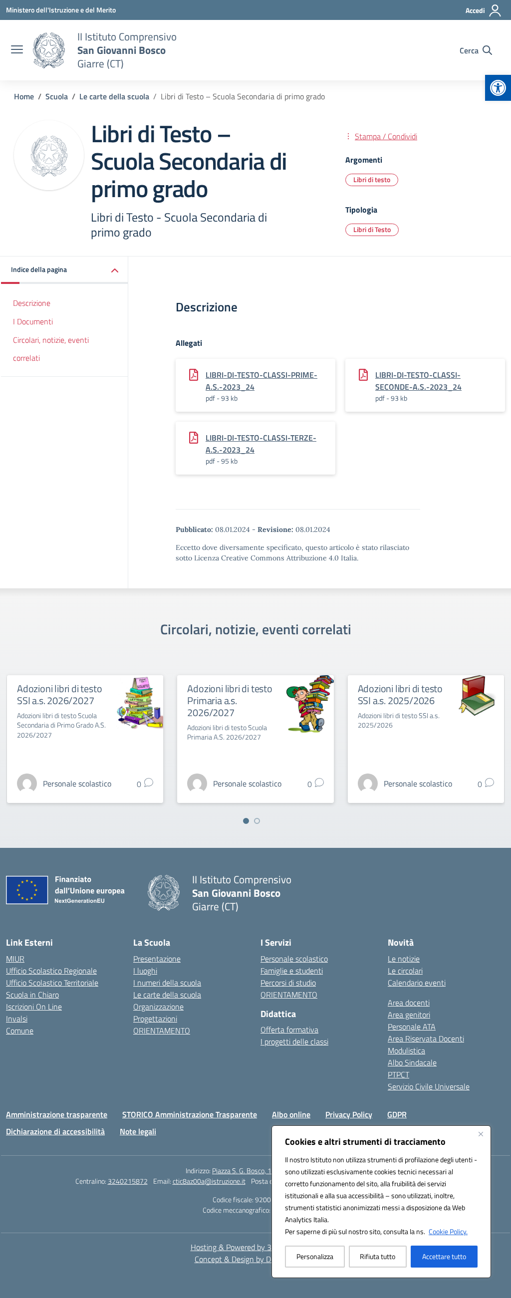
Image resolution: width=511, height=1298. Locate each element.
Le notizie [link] (404, 959)
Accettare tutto (444, 1256)
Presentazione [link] (157, 959)
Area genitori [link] (409, 1015)
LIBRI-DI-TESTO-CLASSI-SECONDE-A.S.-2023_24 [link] (418, 381)
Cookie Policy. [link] (448, 1231)
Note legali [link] (138, 1131)
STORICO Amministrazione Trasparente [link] (189, 1114)
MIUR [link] (15, 959)
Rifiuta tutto (377, 1256)
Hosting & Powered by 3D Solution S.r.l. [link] (256, 1247)
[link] (498, 88)
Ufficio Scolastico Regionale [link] (51, 971)
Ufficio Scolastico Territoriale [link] (52, 983)
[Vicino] (481, 1134)
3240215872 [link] (128, 1181)
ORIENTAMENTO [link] (161, 1031)
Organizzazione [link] (158, 1007)
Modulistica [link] (406, 1050)
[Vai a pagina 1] (246, 821)
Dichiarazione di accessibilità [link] (55, 1131)
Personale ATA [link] (412, 1027)
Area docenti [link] (409, 1003)
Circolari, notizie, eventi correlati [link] (51, 349)
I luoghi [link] (145, 971)
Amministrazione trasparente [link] (56, 1114)
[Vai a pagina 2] (257, 821)
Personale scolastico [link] (294, 959)
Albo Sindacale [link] (412, 1062)
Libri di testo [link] (371, 179)
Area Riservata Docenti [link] (426, 1038)
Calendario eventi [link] (417, 983)
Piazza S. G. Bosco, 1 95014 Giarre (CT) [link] (268, 1170)
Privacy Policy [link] (348, 1114)
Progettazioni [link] (155, 1019)
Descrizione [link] (31, 303)
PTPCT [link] (398, 1074)
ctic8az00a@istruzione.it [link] (209, 1181)
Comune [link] (19, 1031)
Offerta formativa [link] (289, 1030)
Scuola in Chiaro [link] (32, 995)
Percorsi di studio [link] (288, 983)
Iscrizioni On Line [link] (34, 1007)
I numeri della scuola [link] (167, 983)
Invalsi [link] (16, 1019)
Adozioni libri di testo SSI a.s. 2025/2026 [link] (400, 694)
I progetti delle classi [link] (294, 1041)
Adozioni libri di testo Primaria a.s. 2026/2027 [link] (229, 700)
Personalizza (314, 1256)
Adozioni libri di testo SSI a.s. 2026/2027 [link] (59, 694)
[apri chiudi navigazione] (17, 50)
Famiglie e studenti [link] (291, 971)
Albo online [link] (291, 1114)
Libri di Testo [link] (372, 229)
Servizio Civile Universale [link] (429, 1086)
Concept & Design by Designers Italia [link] (256, 1259)
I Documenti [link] (33, 321)
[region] (381, 1201)
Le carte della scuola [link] (167, 995)
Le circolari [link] (405, 971)
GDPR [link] (397, 1114)
